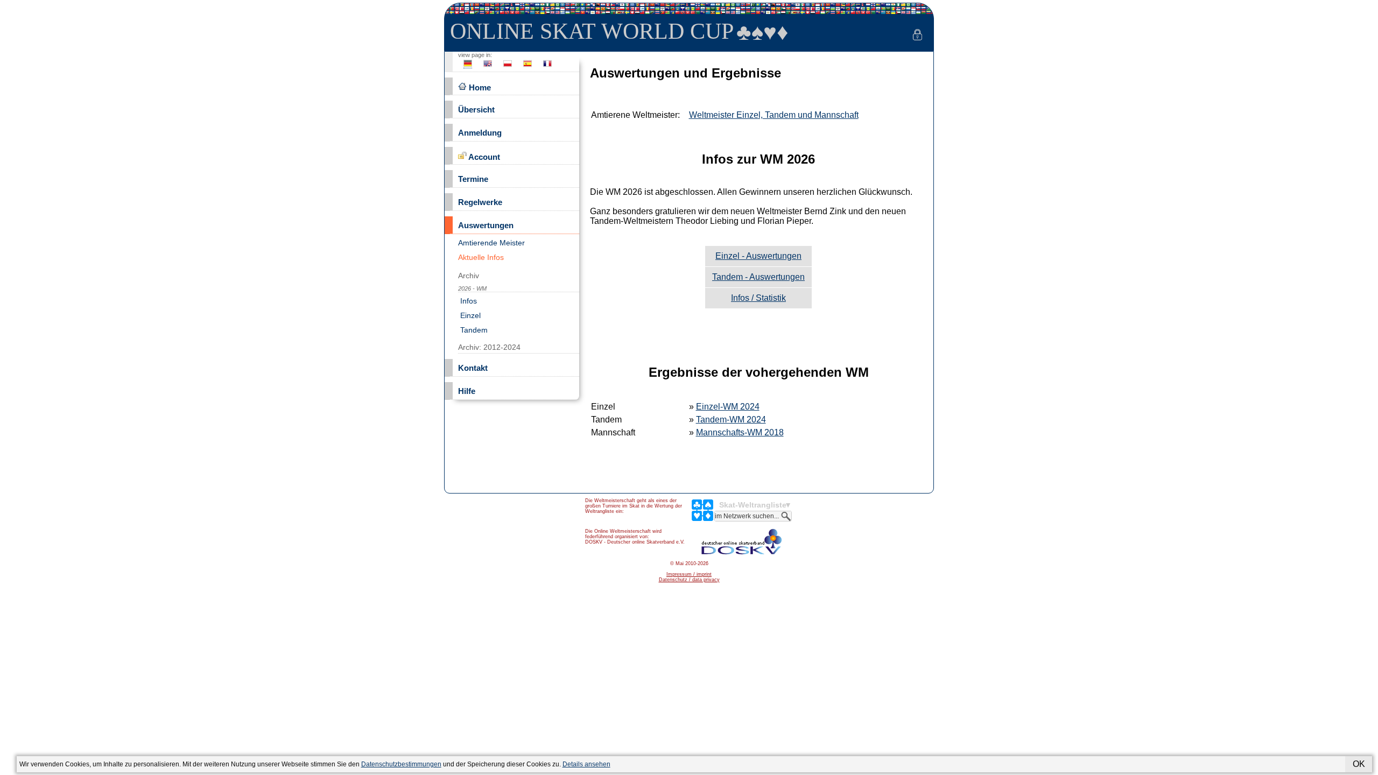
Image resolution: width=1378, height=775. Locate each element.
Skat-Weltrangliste (752, 505)
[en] (487, 66)
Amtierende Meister (491, 242)
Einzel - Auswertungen (758, 255)
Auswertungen (486, 225)
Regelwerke (480, 202)
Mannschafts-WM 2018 (740, 432)
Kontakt (473, 367)
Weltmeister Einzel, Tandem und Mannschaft (774, 114)
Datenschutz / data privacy (689, 579)
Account (483, 156)
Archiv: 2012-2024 (489, 347)
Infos (467, 301)
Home (479, 87)
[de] (467, 66)
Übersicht (476, 109)
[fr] (547, 66)
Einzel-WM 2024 (728, 406)
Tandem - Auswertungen (758, 276)
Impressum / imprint (689, 574)
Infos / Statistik (758, 297)
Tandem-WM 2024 (731, 419)
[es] (527, 66)
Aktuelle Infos (481, 257)
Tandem (473, 330)
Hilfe (466, 391)
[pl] (507, 66)
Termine (473, 179)
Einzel (469, 315)
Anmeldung (480, 132)
